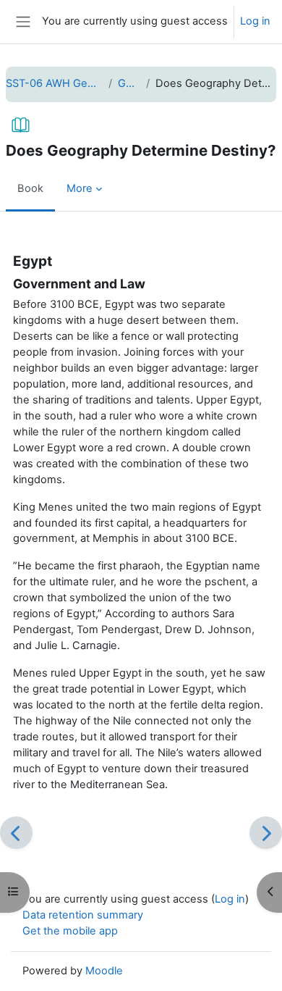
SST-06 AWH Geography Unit (54, 83)
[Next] (265, 832)
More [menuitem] (80, 188)
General (129, 83)
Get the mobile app (70, 930)
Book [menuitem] (30, 188)
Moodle (104, 970)
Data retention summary (82, 914)
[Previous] (16, 832)
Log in (255, 21)
